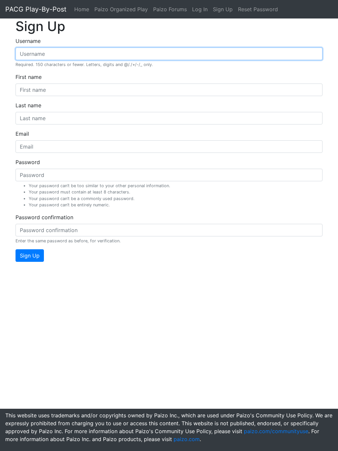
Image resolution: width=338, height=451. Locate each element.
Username (28, 41)
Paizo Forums (170, 9)
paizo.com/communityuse (276, 431)
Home (81, 9)
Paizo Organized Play (121, 9)
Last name (28, 105)
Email (22, 133)
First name (29, 77)
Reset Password (258, 9)
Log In (200, 9)
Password (28, 162)
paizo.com (187, 439)
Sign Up (223, 9)
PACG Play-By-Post (35, 9)
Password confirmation (44, 217)
